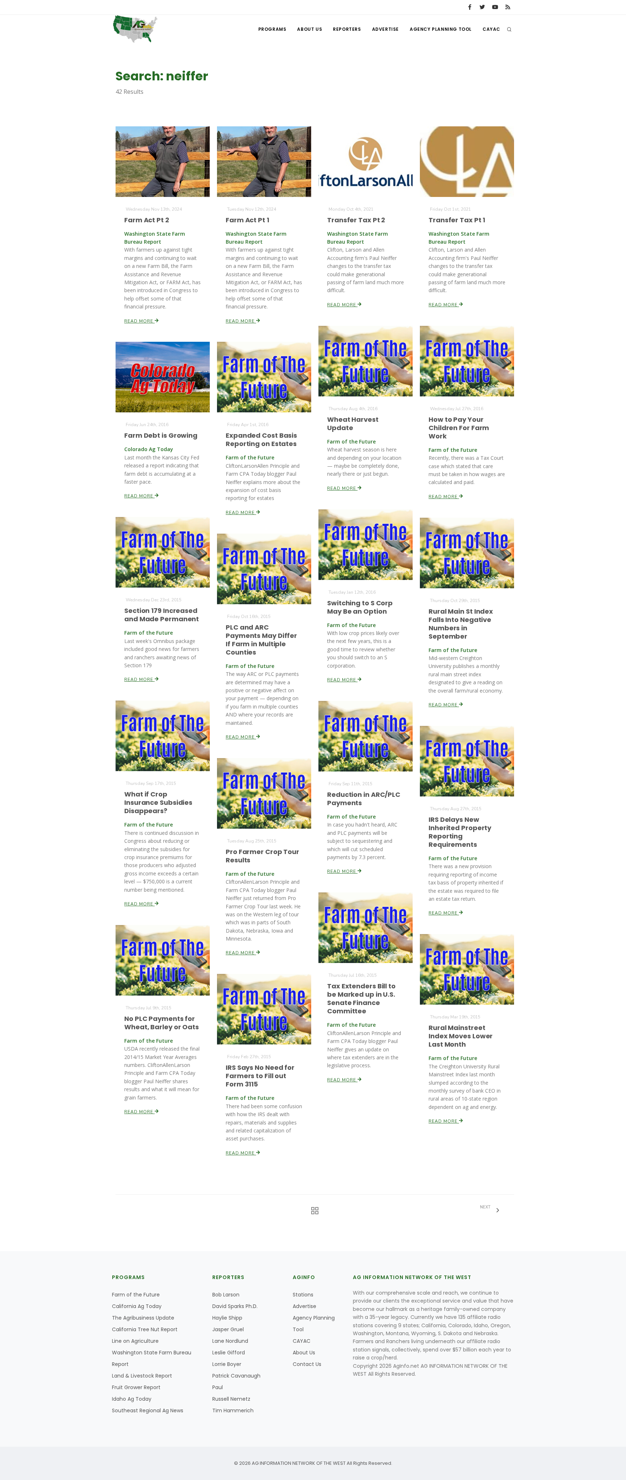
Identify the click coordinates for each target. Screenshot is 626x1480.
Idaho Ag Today (131, 1399)
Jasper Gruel (228, 1329)
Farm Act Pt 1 (247, 219)
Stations (303, 1294)
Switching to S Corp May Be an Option (360, 607)
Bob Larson (225, 1294)
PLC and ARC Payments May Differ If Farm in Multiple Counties (261, 640)
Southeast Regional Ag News (147, 1410)
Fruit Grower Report (136, 1387)
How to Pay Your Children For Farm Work (459, 428)
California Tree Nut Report (145, 1329)
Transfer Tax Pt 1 (457, 219)
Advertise (385, 29)
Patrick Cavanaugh (236, 1375)
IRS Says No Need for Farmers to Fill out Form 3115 (260, 1076)
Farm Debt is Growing (160, 435)
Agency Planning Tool (441, 29)
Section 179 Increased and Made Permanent (161, 614)
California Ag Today (137, 1306)
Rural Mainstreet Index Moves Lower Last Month (461, 1036)
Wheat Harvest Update (353, 423)
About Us (309, 29)
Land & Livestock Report (142, 1375)
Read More (139, 321)
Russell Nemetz (231, 1399)
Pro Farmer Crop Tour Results (262, 856)
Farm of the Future (136, 1294)
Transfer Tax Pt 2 (356, 219)
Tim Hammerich (233, 1410)
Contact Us (307, 1364)
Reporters (347, 29)
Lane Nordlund (230, 1341)
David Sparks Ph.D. (235, 1306)
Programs (272, 29)
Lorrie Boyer (226, 1364)
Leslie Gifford (228, 1352)
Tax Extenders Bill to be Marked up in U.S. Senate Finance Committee (361, 998)
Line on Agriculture (135, 1341)
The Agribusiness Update (143, 1317)
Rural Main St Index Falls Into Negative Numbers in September (461, 624)
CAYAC (491, 29)
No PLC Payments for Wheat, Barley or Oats (161, 1022)
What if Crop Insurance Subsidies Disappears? (158, 802)
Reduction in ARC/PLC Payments (363, 798)
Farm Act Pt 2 (146, 219)
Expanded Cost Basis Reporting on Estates (261, 439)
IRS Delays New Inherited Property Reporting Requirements (460, 832)
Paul (217, 1387)
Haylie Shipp (227, 1317)
